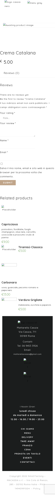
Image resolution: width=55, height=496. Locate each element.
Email (4, 152)
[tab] (11, 73)
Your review (8, 123)
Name (4, 140)
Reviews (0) (11, 73)
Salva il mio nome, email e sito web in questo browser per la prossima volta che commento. (27, 172)
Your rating (7, 113)
